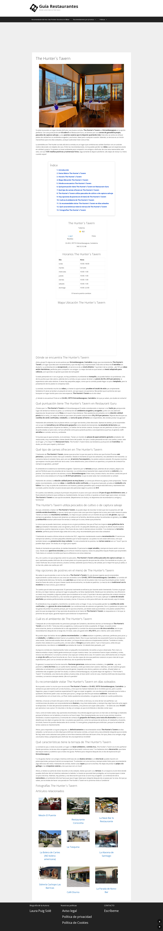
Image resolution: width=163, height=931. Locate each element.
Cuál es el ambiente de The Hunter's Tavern (76, 200)
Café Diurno (73, 892)
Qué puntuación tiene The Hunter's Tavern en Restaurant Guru (83, 187)
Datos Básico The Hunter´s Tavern (72, 173)
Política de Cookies (75, 923)
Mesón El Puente (47, 815)
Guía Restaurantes (58, 6)
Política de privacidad (77, 917)
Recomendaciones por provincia (83, 19)
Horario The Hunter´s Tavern (70, 177)
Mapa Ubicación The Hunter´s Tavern (73, 180)
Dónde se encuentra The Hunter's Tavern (74, 183)
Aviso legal (69, 911)
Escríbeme (111, 911)
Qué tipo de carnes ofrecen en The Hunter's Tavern (78, 190)
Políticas (102, 19)
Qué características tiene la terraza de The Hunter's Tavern (83, 207)
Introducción (63, 170)
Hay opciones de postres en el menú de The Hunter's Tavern (82, 197)
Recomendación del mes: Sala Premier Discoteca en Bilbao (50, 19)
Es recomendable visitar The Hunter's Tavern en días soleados (84, 203)
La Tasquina (73, 846)
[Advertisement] (81, 36)
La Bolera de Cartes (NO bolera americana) (50, 856)
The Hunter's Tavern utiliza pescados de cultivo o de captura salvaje (85, 193)
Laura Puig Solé (40, 911)
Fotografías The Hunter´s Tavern (72, 210)
